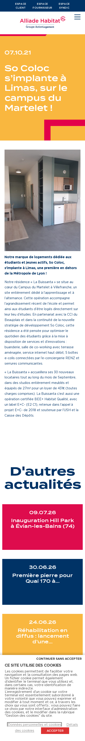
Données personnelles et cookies (34, 724)
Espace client (20, 5)
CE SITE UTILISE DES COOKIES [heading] (33, 665)
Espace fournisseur (42, 5)
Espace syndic (64, 5)
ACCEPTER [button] (55, 730)
